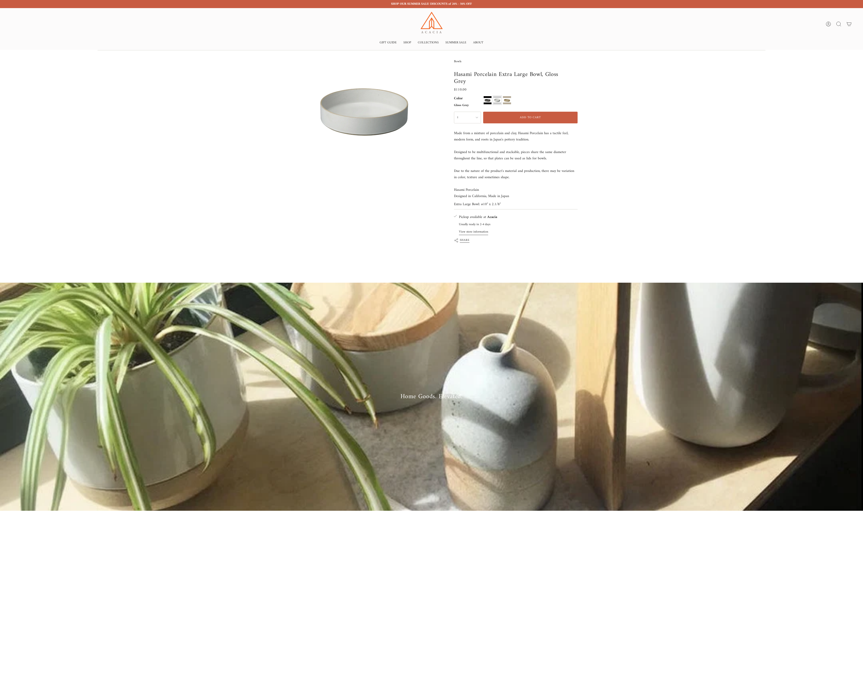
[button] (388, 43)
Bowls (457, 61)
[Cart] (849, 24)
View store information (473, 232)
